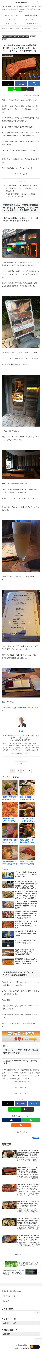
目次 (18, 181)
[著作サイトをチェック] (11, 1120)
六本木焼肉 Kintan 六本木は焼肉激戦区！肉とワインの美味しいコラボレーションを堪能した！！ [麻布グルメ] (21, 188)
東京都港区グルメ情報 (10, 36)
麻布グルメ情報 (23, 36)
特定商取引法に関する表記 (12, 1291)
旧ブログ (5, 1301)
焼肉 (5, 39)
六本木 (33, 36)
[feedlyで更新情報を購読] (30, 1120)
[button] (27, 89)
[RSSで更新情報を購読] (21, 1125)
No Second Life (21, 2)
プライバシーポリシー (10, 1296)
